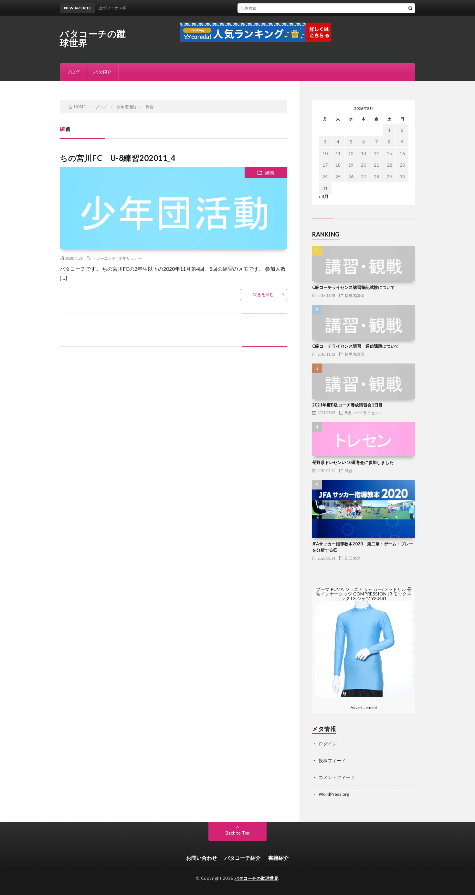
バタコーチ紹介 (243, 858)
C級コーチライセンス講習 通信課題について (355, 346)
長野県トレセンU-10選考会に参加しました (353, 462)
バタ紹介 (102, 72)
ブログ (73, 72)
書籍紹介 (278, 858)
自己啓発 (352, 558)
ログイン (328, 743)
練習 (269, 172)
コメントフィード (337, 777)
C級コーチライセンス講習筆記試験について (353, 287)
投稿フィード (332, 760)
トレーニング (104, 258)
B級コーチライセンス (363, 413)
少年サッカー (130, 258)
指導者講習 (354, 295)
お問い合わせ (201, 858)
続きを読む (263, 294)
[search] (410, 8)
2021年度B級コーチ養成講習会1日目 (347, 404)
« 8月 (324, 196)
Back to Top (238, 833)
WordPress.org (334, 794)
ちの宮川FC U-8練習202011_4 (117, 158)
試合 (349, 470)
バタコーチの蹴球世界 (93, 38)
